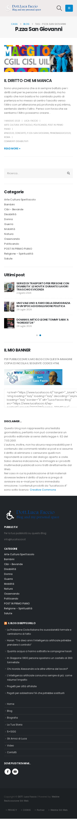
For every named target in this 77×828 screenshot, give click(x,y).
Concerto (20, 133)
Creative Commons (43, 490)
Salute (8, 258)
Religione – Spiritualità (18, 254)
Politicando (40, 124)
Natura (8, 234)
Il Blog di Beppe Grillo (21, 623)
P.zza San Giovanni (38, 133)
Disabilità (10, 214)
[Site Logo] (24, 8)
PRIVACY (12, 810)
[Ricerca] (68, 173)
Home (10, 704)
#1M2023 (9, 133)
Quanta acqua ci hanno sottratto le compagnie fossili (39, 651)
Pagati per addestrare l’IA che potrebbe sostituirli (35, 693)
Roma (7, 137)
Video (10, 745)
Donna (8, 219)
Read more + (12, 148)
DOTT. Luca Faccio (27, 796)
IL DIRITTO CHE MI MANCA (28, 80)
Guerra (8, 224)
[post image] (38, 58)
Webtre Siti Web (59, 810)
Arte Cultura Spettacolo (18, 124)
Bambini (9, 204)
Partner (41, 810)
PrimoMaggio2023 (60, 133)
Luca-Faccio (31, 120)
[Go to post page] (9, 287)
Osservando (12, 239)
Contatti (12, 752)
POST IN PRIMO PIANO (18, 249)
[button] (59, 8)
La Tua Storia (14, 724)
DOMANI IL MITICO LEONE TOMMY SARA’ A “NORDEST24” (42, 321)
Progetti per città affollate (22, 686)
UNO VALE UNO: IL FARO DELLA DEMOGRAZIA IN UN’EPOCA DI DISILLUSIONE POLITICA (43, 304)
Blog (9, 711)
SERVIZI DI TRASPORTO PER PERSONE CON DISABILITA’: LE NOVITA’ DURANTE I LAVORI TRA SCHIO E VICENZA (42, 286)
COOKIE (27, 810)
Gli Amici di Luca (17, 738)
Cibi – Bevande (13, 209)
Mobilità (9, 229)
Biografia (12, 717)
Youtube (15, 772)
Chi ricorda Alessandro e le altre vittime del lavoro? (37, 669)
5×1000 (11, 731)
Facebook (8, 772)
